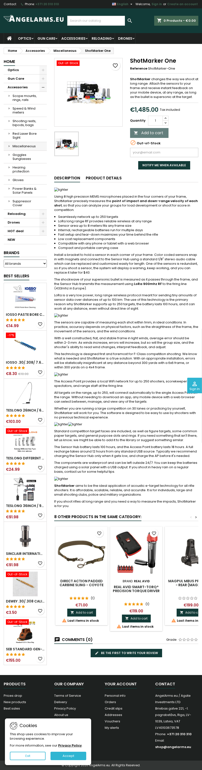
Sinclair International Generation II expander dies (25, 554)
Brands (11, 253)
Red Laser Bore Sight (25, 135)
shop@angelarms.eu (173, 747)
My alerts (112, 727)
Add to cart (148, 133)
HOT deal (16, 231)
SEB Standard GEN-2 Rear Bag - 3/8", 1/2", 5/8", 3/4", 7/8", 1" (25, 649)
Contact (10, 4)
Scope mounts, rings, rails (25, 98)
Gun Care (46, 38)
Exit (27, 755)
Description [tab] (67, 178)
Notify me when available (164, 165)
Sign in (157, 4)
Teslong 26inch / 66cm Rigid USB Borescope (25, 410)
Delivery (60, 702)
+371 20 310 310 (47, 4)
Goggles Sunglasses (22, 156)
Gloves (18, 180)
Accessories (73, 38)
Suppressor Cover (22, 203)
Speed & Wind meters (24, 110)
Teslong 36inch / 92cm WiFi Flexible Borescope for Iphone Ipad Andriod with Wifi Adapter (25, 506)
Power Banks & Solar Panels (24, 190)
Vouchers (112, 721)
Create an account (182, 4)
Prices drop (13, 695)
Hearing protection (21, 169)
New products (15, 702)
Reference (138, 68)
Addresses (113, 715)
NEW (11, 239)
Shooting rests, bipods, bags (24, 123)
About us (61, 715)
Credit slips (113, 708)
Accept (68, 755)
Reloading (102, 38)
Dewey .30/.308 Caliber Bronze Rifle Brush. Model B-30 (25, 601)
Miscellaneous (24, 146)
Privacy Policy (65, 708)
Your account (121, 684)
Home (9, 61)
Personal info (115, 695)
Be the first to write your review (129, 653)
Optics (24, 38)
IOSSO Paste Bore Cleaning (25, 315)
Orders (110, 702)
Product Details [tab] (104, 178)
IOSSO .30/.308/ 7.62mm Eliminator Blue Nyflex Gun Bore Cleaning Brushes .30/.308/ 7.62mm (25, 362)
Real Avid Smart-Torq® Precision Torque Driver (136, 588)
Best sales (12, 708)
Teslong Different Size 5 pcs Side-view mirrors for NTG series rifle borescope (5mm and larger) (25, 458)
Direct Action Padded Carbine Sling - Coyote (81, 583)
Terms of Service (67, 695)
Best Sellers (16, 276)
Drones (125, 38)
